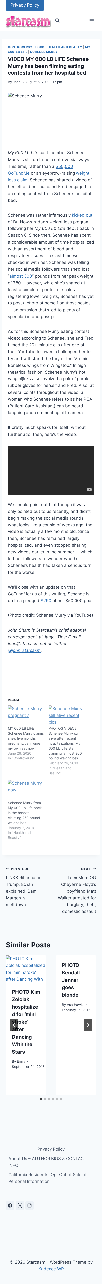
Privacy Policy (24, 5)
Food (39, 47)
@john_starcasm (24, 650)
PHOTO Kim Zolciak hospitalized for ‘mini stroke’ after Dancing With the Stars (26, 1022)
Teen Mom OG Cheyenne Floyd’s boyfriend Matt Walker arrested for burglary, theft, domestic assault (77, 890)
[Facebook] (10, 1205)
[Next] (88, 1025)
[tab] (41, 1099)
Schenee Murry (44, 52)
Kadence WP (51, 1268)
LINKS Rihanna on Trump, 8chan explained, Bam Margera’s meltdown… (24, 887)
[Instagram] (29, 1205)
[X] (20, 1205)
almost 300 (20, 276)
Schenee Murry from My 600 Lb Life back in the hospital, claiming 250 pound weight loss (25, 813)
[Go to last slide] (14, 1025)
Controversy (20, 47)
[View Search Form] (57, 20)
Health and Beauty (65, 47)
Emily (21, 1061)
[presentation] (26, 968)
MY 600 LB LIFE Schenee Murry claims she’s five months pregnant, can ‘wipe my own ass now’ (26, 738)
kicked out (82, 215)
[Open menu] (91, 21)
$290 (46, 600)
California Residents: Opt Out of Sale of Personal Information (47, 1178)
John (17, 82)
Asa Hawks (75, 1005)
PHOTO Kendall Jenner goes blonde (71, 980)
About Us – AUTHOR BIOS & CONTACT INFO (47, 1162)
